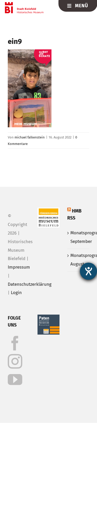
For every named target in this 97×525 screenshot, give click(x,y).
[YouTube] (15, 379)
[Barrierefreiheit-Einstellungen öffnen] (88, 271)
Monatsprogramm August (78, 260)
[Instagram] (15, 361)
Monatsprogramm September (78, 237)
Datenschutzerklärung (29, 284)
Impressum (19, 267)
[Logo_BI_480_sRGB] (24, 4)
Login (16, 292)
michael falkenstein (29, 137)
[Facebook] (15, 343)
